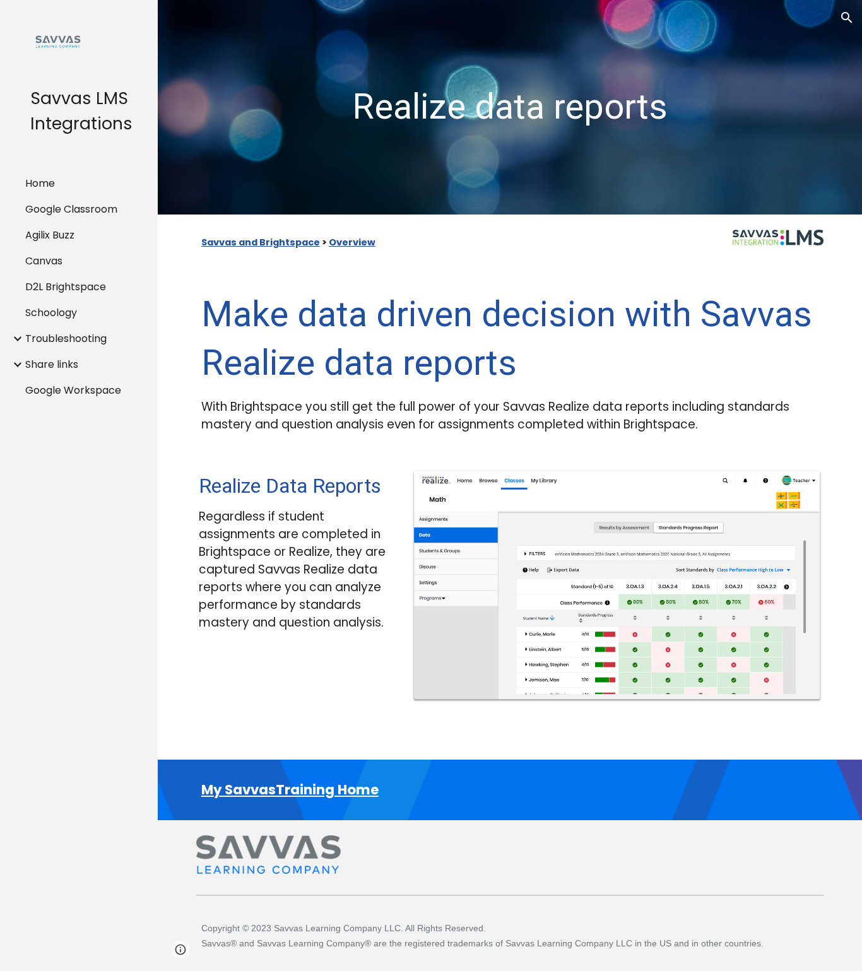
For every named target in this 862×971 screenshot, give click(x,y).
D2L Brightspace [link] (65, 287)
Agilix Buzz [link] (49, 235)
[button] (847, 18)
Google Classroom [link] (71, 209)
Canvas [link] (43, 261)
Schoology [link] (51, 312)
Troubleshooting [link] (66, 338)
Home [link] (40, 183)
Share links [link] (51, 364)
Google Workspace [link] (73, 390)
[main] (510, 107)
